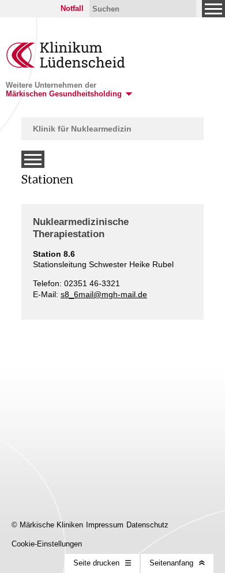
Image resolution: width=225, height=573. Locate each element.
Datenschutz (147, 524)
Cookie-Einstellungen (47, 544)
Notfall (72, 8)
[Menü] (213, 8)
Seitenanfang (171, 563)
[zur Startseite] (66, 65)
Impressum (104, 524)
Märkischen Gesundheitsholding (64, 93)
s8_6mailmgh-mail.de (104, 294)
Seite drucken (96, 563)
